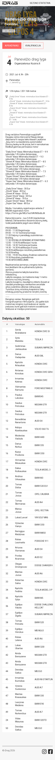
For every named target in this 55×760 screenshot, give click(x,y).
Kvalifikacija (33, 45)
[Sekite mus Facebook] (50, 751)
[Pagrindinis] (11, 3)
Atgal (11, 31)
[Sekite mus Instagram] (44, 751)
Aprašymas (12, 45)
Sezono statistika (40, 3)
